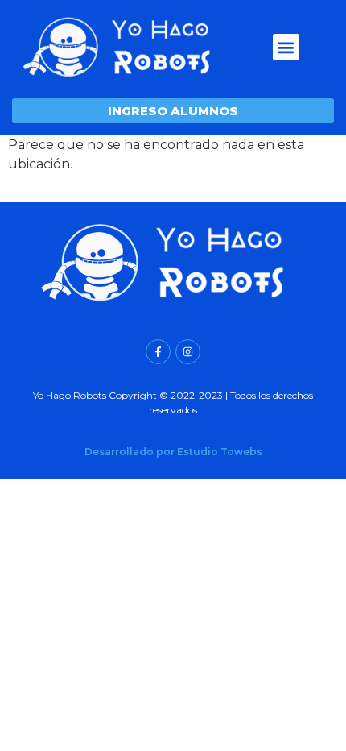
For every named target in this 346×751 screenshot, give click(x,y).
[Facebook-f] (158, 351)
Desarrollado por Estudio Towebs (173, 452)
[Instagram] (187, 351)
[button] (286, 47)
